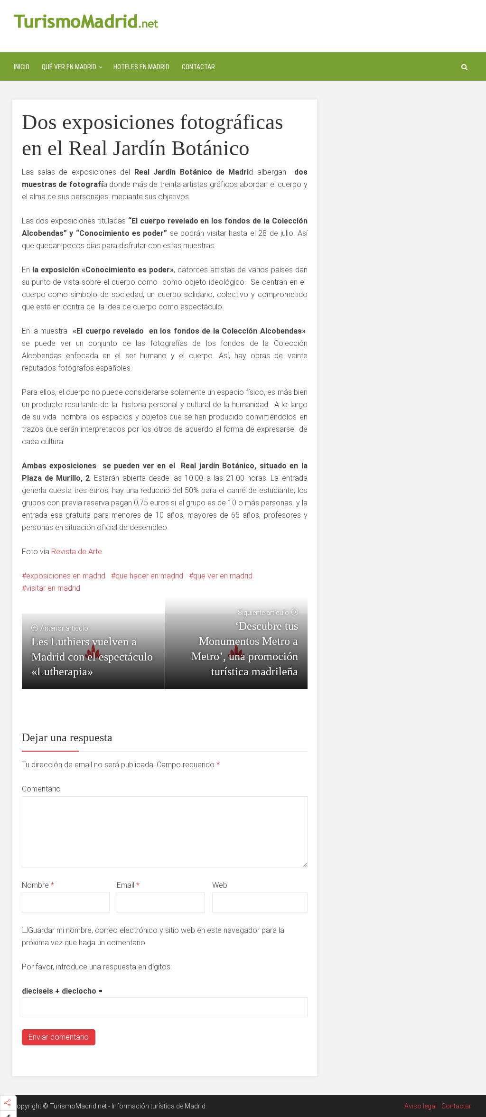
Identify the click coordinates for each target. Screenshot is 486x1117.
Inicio (21, 67)
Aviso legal (420, 1106)
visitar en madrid (53, 588)
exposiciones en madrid (65, 575)
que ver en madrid (222, 575)
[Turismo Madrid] (86, 20)
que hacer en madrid (149, 575)
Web (219, 885)
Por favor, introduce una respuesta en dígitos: (97, 966)
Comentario (41, 788)
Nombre (38, 885)
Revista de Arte (76, 551)
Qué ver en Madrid (69, 67)
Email (128, 885)
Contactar (198, 67)
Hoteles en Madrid (141, 67)
